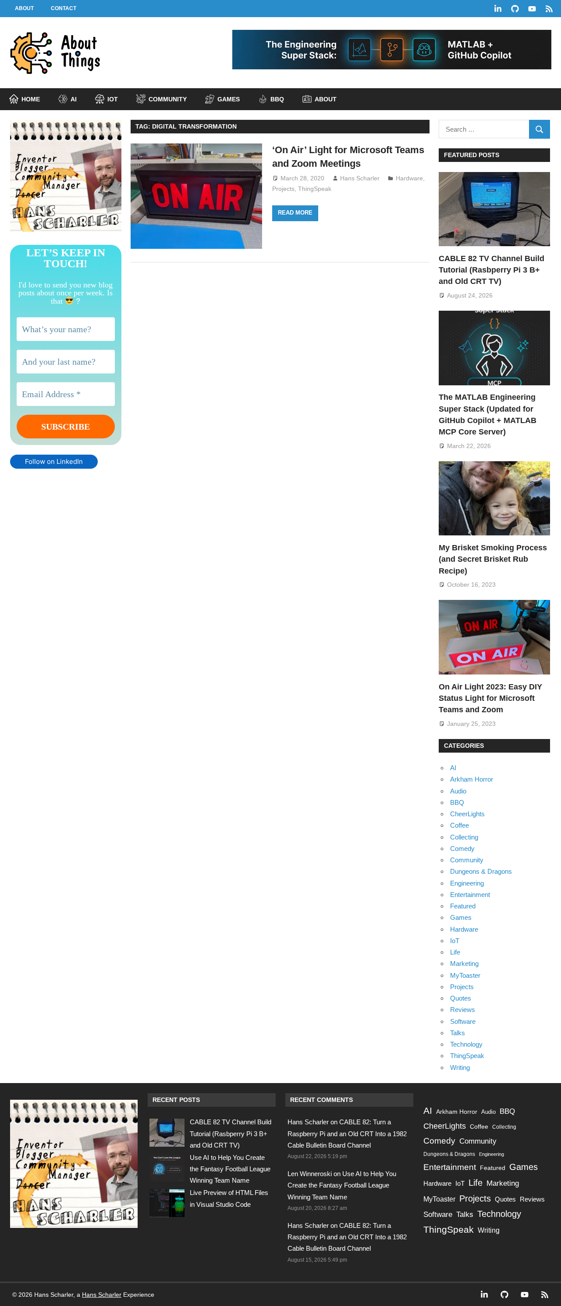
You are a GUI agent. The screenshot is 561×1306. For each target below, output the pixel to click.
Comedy (462, 848)
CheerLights (467, 814)
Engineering (467, 883)
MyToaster (465, 975)
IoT (454, 940)
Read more (295, 212)
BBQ (457, 802)
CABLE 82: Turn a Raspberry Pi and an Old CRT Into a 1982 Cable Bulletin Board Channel (347, 1133)
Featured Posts (471, 154)
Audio (458, 791)
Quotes (460, 998)
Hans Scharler (360, 178)
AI (453, 767)
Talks (457, 1033)
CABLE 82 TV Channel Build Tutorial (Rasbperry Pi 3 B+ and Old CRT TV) (491, 270)
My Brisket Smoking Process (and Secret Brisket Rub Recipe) (493, 559)
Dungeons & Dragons (481, 871)
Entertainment (470, 894)
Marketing (464, 963)
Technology (466, 1044)
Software (463, 1021)
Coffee (459, 825)
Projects (283, 188)
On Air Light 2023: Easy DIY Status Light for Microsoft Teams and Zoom (490, 698)
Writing (460, 1067)
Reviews (462, 1009)
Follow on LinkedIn (54, 461)
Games (461, 917)
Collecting (464, 837)
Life (455, 952)
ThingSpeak (314, 188)
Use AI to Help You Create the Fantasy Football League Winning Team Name (230, 1169)
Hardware (409, 178)
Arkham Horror (471, 779)
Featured (463, 906)
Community (466, 860)
